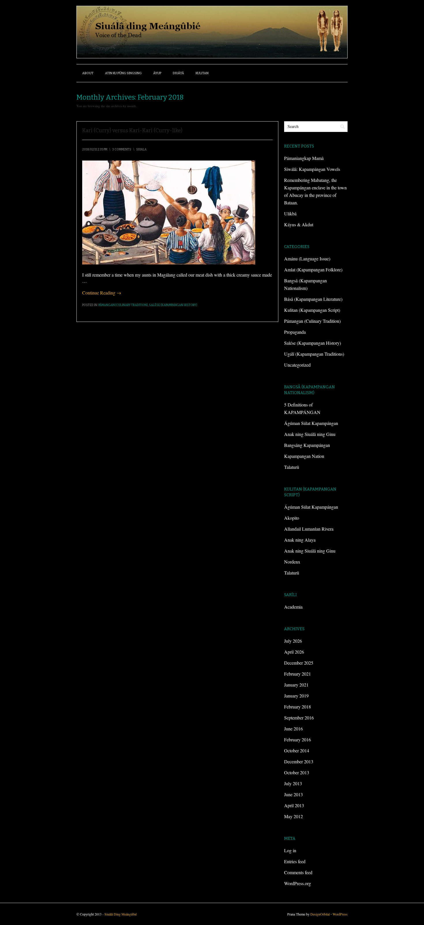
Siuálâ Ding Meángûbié (120, 914)
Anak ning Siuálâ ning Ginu (309, 434)
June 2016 (293, 729)
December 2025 (298, 663)
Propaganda (295, 332)
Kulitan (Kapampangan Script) (312, 310)
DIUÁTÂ (178, 73)
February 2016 (297, 739)
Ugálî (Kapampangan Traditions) (314, 354)
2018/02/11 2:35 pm (94, 149)
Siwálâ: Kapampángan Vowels (312, 169)
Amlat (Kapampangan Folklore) (313, 269)
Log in (290, 850)
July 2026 (293, 641)
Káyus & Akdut (298, 224)
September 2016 (299, 718)
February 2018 (297, 707)
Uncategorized (297, 365)
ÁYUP (157, 73)
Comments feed (298, 872)
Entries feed (294, 861)
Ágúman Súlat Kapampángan (311, 423)
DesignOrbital (320, 914)
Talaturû (291, 467)
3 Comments (121, 149)
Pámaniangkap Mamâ (304, 158)
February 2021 (297, 674)
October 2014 (296, 750)
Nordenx (292, 562)
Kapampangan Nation (304, 456)
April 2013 (294, 805)
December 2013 (298, 761)
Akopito (291, 518)
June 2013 (293, 794)
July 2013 (293, 783)
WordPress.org (297, 883)
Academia (293, 607)
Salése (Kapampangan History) (173, 305)
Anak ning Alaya (300, 540)
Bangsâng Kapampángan (307, 445)
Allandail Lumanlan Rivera (308, 529)
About (87, 73)
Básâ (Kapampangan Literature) (313, 299)
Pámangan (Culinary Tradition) (123, 305)
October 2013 (296, 772)
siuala (141, 149)
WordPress (340, 914)
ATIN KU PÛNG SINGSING (123, 73)
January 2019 (296, 696)
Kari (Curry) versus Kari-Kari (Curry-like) (132, 130)
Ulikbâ (290, 213)
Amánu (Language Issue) (307, 259)
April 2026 (294, 652)
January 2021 (296, 685)
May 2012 (293, 816)
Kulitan (202, 73)
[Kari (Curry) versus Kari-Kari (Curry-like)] (168, 263)
